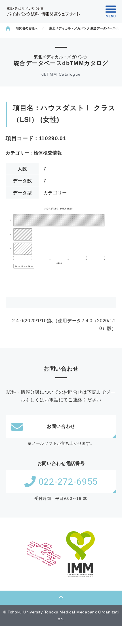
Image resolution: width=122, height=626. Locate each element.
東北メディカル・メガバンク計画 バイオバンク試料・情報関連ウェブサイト (43, 11)
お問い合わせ (61, 426)
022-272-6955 (68, 481)
